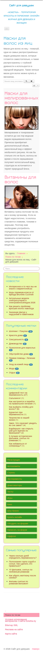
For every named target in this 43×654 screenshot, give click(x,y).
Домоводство (15, 343)
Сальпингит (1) (16, 398)
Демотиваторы (14, 485)
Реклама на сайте (14, 629)
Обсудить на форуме (17, 523)
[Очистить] (31, 81)
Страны (11, 472)
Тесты (10, 491)
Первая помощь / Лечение (22, 357)
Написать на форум (17, 529)
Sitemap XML (11, 625)
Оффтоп (11, 536)
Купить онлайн (14, 517)
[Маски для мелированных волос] (21, 117)
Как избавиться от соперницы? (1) (18, 444)
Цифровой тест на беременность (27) (18, 393)
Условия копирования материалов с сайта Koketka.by (20, 620)
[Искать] (26, 81)
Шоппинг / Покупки (18, 331)
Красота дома (16, 335)
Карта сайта (11, 633)
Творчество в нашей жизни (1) (19, 418)
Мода (11, 368)
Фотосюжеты (13, 466)
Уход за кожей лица (19, 364)
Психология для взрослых (22, 347)
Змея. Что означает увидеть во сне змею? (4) (23, 424)
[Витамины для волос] (21, 196)
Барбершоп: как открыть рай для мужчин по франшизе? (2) (21, 430)
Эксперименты (14, 478)
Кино (9, 504)
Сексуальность (16, 339)
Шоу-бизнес (13, 510)
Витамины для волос (20, 179)
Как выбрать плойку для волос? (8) (21, 407)
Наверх (35, 648)
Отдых (12, 372)
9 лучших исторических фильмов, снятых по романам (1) (20, 438)
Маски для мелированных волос (21, 97)
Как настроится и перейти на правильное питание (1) (22, 402)
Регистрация (13, 459)
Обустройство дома (19, 353)
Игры (9, 497)
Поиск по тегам (12, 614)
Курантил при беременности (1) (17, 413)
